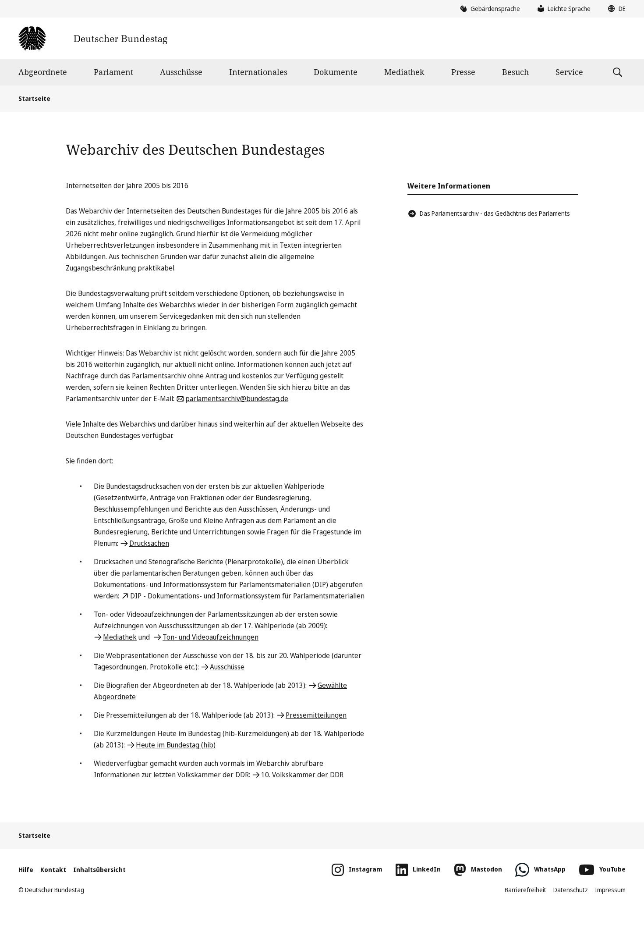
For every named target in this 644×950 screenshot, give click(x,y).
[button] (615, 9)
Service (569, 72)
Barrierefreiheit (525, 890)
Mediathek (404, 72)
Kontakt (53, 869)
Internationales (258, 72)
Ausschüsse (181, 72)
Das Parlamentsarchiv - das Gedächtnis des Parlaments (495, 213)
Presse (463, 72)
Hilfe (25, 869)
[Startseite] (92, 38)
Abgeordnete (42, 72)
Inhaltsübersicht (99, 869)
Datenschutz (570, 890)
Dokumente (335, 72)
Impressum (610, 890)
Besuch (515, 72)
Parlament (113, 72)
